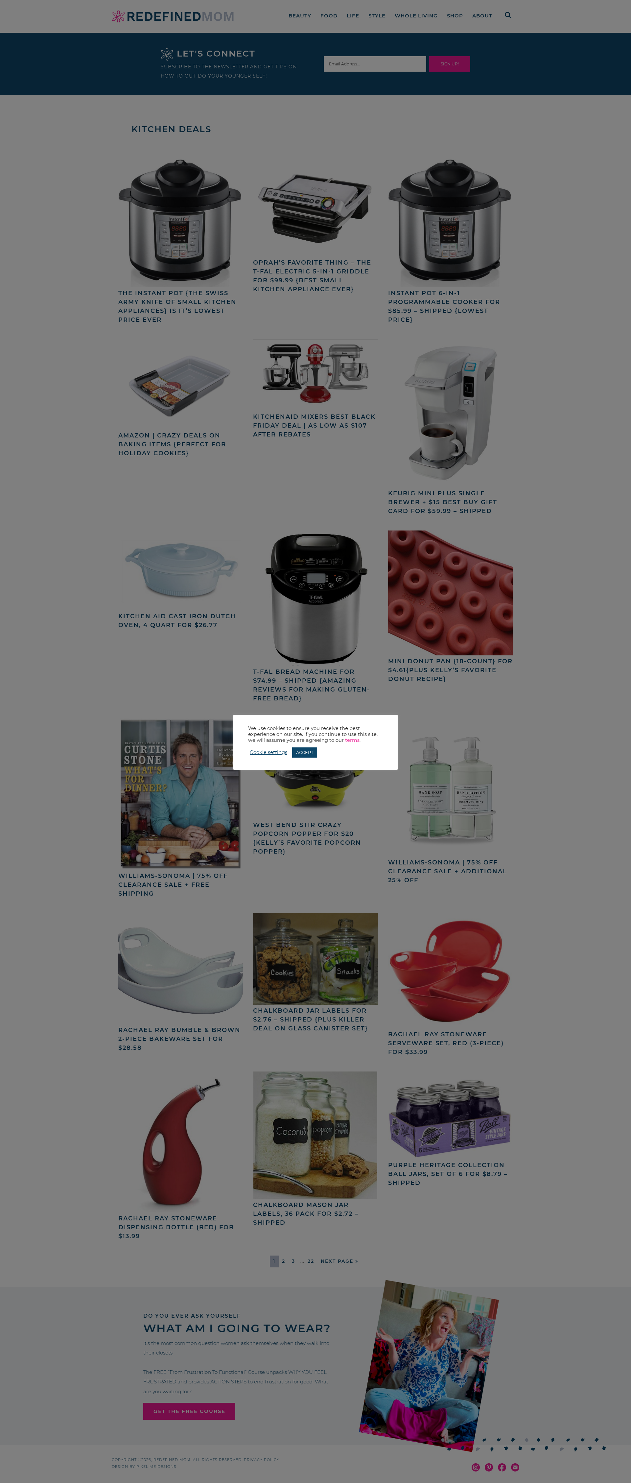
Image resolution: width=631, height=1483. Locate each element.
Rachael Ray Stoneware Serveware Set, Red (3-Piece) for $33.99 (446, 1043)
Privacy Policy (261, 1459)
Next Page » (339, 1261)
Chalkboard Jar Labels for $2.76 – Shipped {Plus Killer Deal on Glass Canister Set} (310, 1019)
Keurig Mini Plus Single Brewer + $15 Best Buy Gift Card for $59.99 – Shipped (442, 502)
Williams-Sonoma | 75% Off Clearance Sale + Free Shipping (173, 884)
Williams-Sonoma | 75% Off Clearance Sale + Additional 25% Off (447, 871)
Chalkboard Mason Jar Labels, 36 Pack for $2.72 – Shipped (306, 1213)
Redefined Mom (173, 16)
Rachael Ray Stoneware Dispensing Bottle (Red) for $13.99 (176, 1227)
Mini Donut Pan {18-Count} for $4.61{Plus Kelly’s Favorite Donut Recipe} (450, 670)
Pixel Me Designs (156, 1466)
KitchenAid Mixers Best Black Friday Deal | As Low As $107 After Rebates (314, 425)
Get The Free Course (189, 1411)
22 (311, 1261)
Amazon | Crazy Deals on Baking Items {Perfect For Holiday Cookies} (172, 444)
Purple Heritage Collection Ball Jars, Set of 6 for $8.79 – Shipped (448, 1174)
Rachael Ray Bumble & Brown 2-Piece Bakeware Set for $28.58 (179, 1038)
